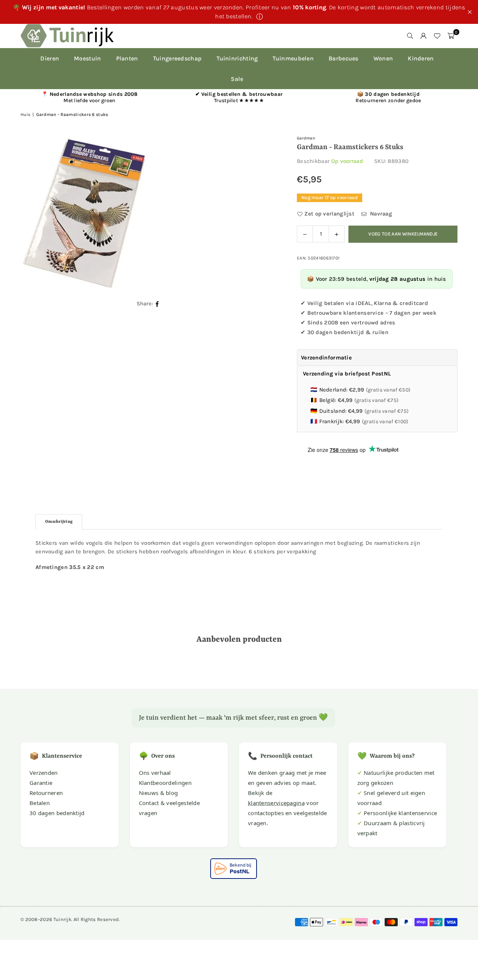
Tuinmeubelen (293, 58)
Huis (25, 114)
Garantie (41, 782)
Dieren (49, 58)
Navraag (380, 213)
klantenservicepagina (276, 803)
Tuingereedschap (177, 58)
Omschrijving (58, 521)
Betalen (40, 803)
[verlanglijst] (437, 36)
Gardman (306, 138)
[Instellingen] (423, 36)
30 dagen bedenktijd (57, 813)
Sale (237, 78)
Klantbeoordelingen (165, 782)
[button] (450, 36)
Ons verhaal (155, 772)
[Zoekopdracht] (410, 36)
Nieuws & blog (158, 792)
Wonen (383, 58)
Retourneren (46, 792)
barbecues (343, 58)
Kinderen (421, 58)
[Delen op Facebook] (157, 303)
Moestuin (87, 58)
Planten (127, 58)
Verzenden (44, 772)
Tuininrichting (237, 58)
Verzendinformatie (326, 357)
